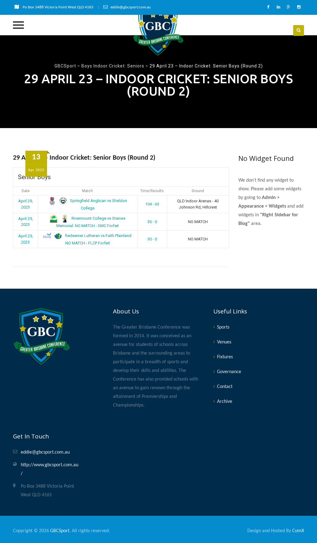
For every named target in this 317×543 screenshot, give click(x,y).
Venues (224, 342)
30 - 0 (152, 221)
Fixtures (225, 357)
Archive (224, 401)
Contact (224, 386)
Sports (223, 327)
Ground (198, 191)
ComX (298, 530)
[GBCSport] (158, 30)
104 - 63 (152, 204)
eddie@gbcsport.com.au (45, 452)
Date (26, 191)
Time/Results (152, 191)
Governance (229, 371)
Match (87, 191)
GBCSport (59, 530)
